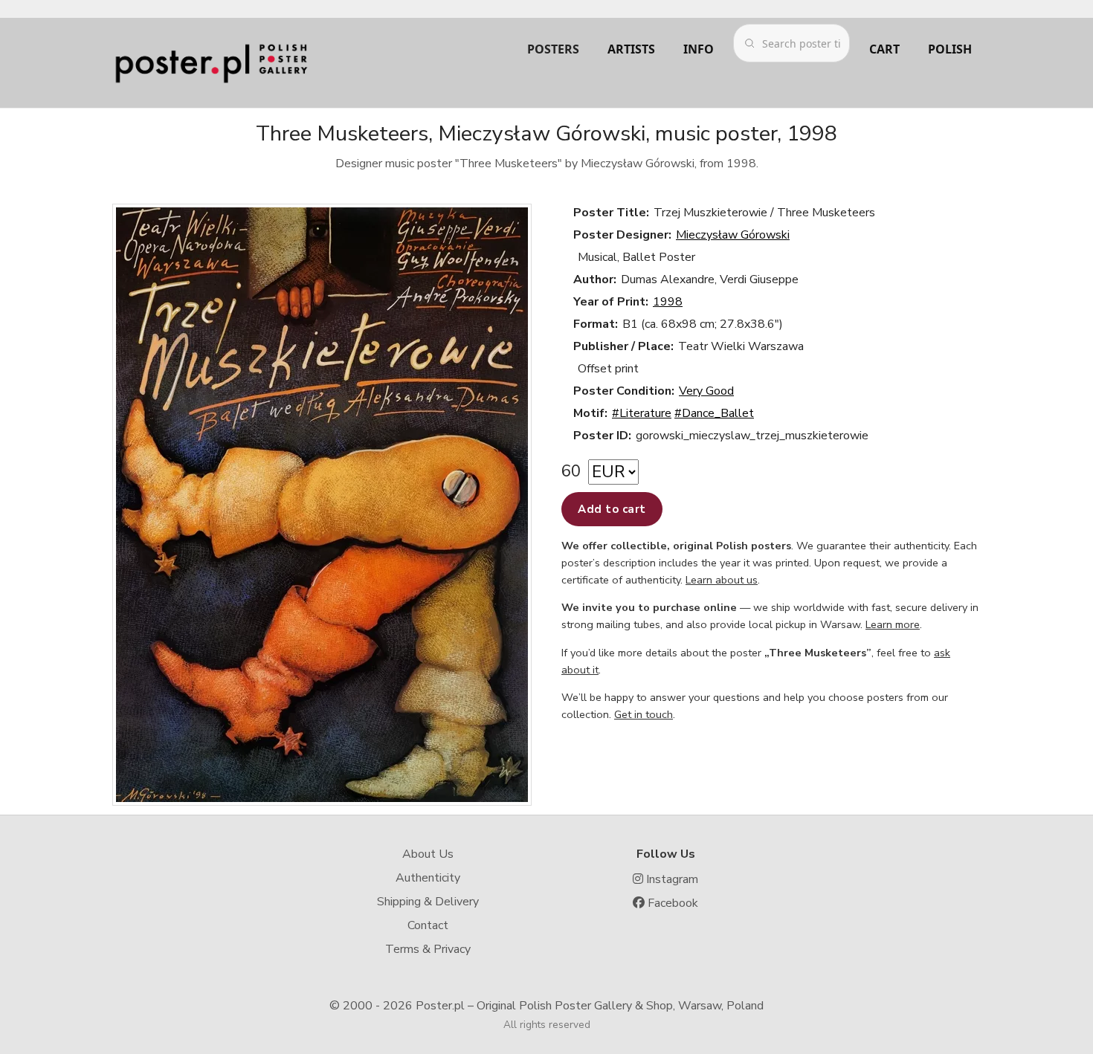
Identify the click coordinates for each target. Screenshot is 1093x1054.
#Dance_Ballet (714, 413)
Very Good (706, 391)
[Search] (749, 43)
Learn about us (722, 579)
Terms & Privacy (428, 949)
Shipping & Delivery (428, 901)
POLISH (950, 49)
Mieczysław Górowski (733, 235)
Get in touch (643, 714)
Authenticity (428, 878)
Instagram (670, 879)
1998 (668, 302)
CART (884, 49)
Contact (427, 925)
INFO (698, 49)
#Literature (641, 413)
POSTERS (553, 49)
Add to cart (612, 509)
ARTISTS (631, 49)
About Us (428, 854)
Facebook (671, 903)
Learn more (892, 624)
